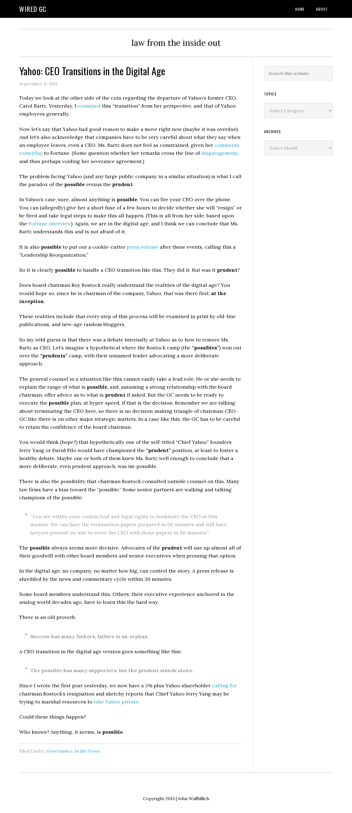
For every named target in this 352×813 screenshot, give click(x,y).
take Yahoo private (116, 702)
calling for (224, 685)
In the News (87, 751)
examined (89, 106)
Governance (59, 751)
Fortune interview (49, 223)
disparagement (219, 153)
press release (142, 247)
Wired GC (32, 9)
